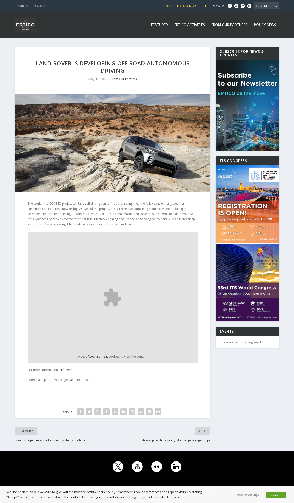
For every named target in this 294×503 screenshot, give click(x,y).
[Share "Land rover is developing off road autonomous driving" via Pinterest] (115, 411)
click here (66, 370)
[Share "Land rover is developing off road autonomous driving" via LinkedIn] (123, 411)
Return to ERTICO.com (30, 6)
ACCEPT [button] (276, 495)
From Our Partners (229, 25)
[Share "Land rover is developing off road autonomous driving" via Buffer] (132, 411)
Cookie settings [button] (248, 494)
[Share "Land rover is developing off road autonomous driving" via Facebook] (80, 411)
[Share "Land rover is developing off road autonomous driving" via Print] (158, 411)
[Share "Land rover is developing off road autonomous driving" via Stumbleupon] (140, 411)
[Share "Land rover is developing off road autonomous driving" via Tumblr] (106, 411)
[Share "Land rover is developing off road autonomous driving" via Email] (149, 411)
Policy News (265, 25)
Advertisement (98, 356)
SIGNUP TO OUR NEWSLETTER (186, 6)
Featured (159, 25)
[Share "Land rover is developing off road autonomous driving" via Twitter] (89, 411)
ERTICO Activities (189, 25)
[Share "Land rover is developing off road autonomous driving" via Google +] (97, 411)
